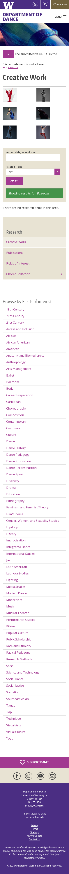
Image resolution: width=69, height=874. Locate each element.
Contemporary (16, 422)
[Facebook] (17, 776)
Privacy (34, 825)
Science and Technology (22, 672)
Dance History (16, 448)
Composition (15, 415)
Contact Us (34, 839)
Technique (13, 719)
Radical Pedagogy (18, 653)
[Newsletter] (52, 776)
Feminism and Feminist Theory (27, 507)
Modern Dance (16, 593)
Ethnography (15, 501)
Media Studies (16, 587)
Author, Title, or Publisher (21, 152)
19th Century (15, 309)
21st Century (15, 323)
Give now (61, 4)
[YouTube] (41, 776)
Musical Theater (17, 613)
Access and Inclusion (20, 329)
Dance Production (18, 461)
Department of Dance (22, 17)
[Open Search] (45, 4)
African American (18, 342)
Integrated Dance (18, 547)
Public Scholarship (18, 639)
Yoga (9, 738)
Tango (10, 705)
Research (13, 67)
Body (9, 389)
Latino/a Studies (17, 573)
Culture (11, 435)
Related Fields (14, 166)
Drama (11, 488)
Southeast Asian (17, 699)
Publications (14, 253)
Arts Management (18, 369)
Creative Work (16, 242)
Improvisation (16, 540)
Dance (10, 441)
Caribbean (13, 402)
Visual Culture (16, 732)
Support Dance (37, 762)
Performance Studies (20, 620)
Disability (12, 481)
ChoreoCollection (18, 274)
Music (10, 606)
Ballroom (12, 382)
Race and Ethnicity (18, 646)
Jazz (9, 560)
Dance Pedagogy (17, 455)
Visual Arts (13, 725)
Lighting (12, 580)
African (11, 336)
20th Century (15, 316)
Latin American (16, 567)
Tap (9, 712)
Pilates (10, 626)
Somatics (12, 692)
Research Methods (19, 659)
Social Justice (15, 686)
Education (13, 494)
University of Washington (28, 865)
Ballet (10, 375)
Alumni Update (34, 835)
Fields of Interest (17, 263)
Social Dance (15, 679)
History (11, 534)
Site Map (34, 832)
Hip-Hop (12, 527)
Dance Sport (14, 474)
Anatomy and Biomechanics (25, 356)
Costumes (13, 428)
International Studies (20, 554)
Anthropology (16, 362)
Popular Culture (17, 633)
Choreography (16, 408)
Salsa (9, 666)
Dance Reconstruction (21, 468)
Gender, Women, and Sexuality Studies (32, 521)
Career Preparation (19, 395)
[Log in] (35, 4)
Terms (34, 828)
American (12, 349)
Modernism (14, 600)
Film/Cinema (14, 514)
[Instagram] (29, 776)
